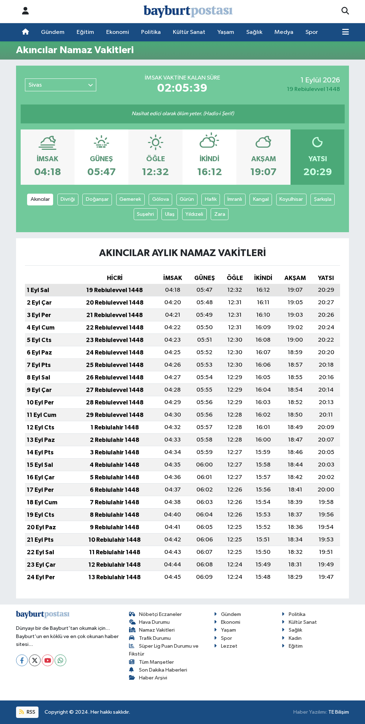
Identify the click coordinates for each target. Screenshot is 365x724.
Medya (283, 32)
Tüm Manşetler (156, 662)
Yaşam (225, 32)
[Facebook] (22, 660)
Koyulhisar (291, 199)
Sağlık (254, 32)
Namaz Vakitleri (157, 630)
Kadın (295, 638)
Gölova (160, 199)
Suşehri (145, 214)
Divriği (68, 199)
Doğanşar (97, 199)
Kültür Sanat (189, 32)
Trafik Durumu (155, 638)
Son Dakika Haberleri (163, 670)
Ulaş (170, 214)
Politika (151, 32)
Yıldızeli (194, 214)
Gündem (53, 32)
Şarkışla (322, 199)
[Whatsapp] (60, 660)
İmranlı (234, 199)
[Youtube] (47, 660)
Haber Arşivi (153, 677)
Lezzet (229, 646)
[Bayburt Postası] (188, 11)
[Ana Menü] (345, 32)
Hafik (211, 199)
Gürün (187, 199)
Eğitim (85, 32)
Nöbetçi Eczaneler (160, 614)
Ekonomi (117, 32)
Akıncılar (40, 199)
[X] (35, 660)
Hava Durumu (154, 622)
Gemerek (130, 199)
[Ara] (345, 11)
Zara (219, 214)
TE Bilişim (338, 712)
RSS (30, 712)
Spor (311, 32)
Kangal (261, 199)
